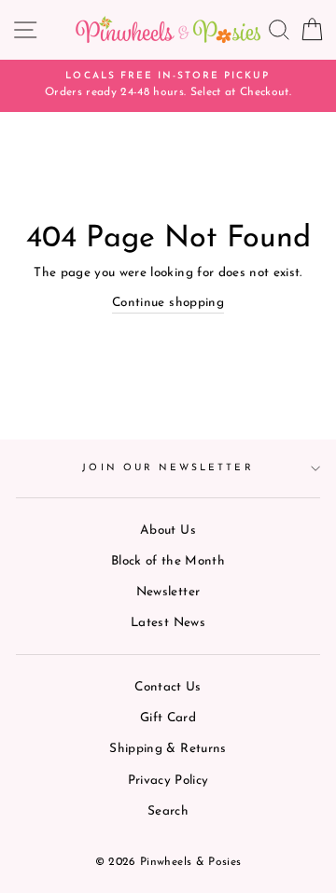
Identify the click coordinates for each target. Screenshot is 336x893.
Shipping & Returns (167, 749)
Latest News (168, 623)
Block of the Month (168, 561)
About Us (168, 530)
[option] (168, 86)
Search (168, 811)
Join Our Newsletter (167, 468)
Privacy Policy (168, 780)
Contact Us (167, 687)
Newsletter (168, 592)
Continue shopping (168, 303)
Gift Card (168, 718)
